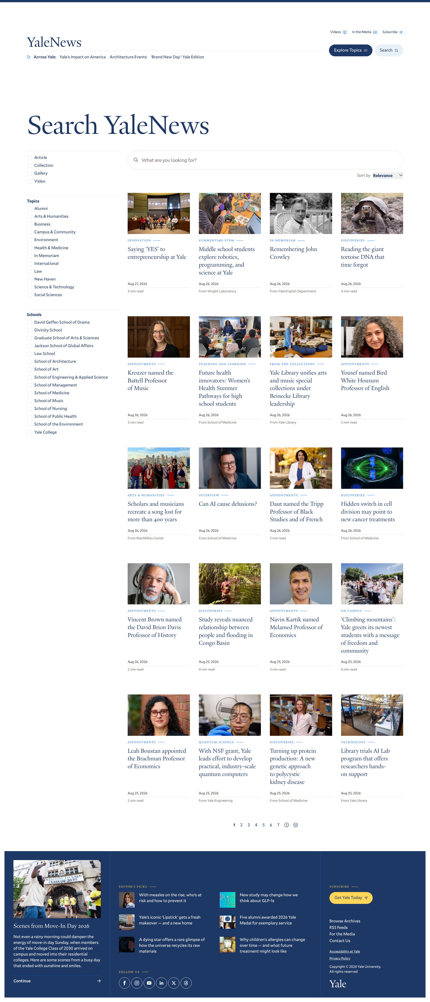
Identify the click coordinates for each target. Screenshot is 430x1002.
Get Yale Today (348, 897)
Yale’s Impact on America (83, 57)
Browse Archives (344, 921)
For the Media (342, 934)
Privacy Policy (339, 958)
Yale (337, 985)
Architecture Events (128, 57)
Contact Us (339, 940)
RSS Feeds (338, 927)
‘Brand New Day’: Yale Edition (177, 57)
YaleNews (54, 43)
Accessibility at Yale (344, 951)
